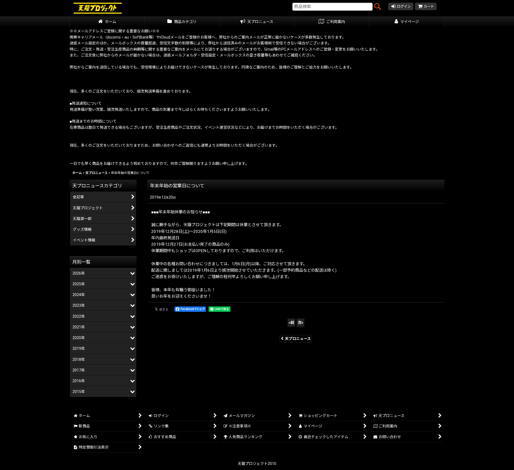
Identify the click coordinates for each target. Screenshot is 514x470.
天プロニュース (298, 338)
